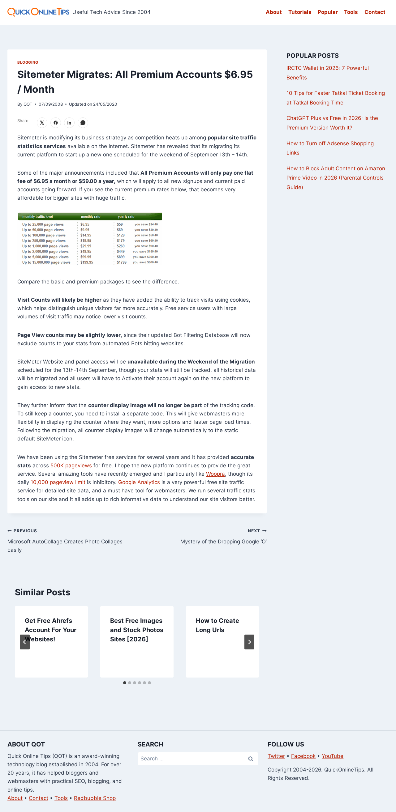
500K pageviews (71, 465)
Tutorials (300, 12)
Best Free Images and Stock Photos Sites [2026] (136, 630)
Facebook (303, 756)
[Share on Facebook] (55, 122)
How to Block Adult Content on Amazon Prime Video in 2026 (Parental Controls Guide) (335, 177)
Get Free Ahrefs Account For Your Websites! (50, 630)
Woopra (215, 474)
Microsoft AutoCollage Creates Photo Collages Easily (65, 540)
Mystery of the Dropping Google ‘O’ (223, 536)
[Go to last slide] (25, 642)
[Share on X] (42, 122)
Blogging (27, 62)
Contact (374, 12)
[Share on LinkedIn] (69, 122)
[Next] (249, 642)
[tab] (124, 682)
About (274, 12)
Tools (351, 12)
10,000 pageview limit (58, 482)
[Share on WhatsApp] (83, 122)
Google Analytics (139, 482)
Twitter (276, 756)
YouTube (332, 756)
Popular (328, 12)
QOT (28, 104)
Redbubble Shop (95, 798)
